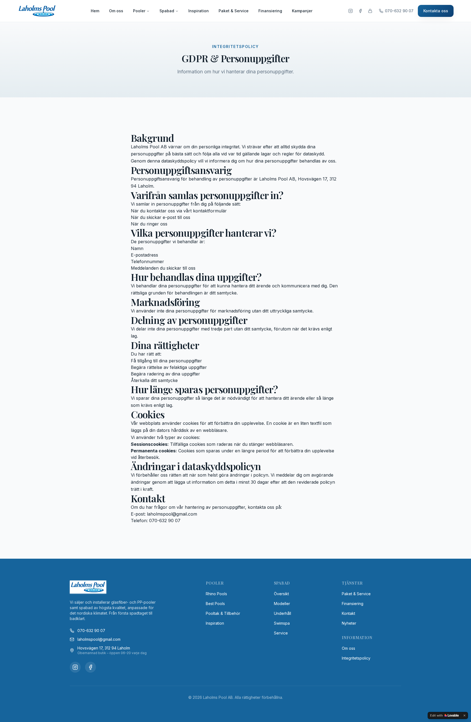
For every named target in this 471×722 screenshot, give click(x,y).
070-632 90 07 (91, 630)
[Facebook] (360, 11)
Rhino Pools (216, 593)
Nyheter (349, 623)
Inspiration (198, 10)
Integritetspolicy (356, 658)
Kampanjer (302, 10)
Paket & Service (234, 10)
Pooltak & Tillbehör (223, 613)
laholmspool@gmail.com (98, 639)
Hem (95, 10)
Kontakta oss (435, 10)
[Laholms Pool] (37, 11)
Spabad (166, 10)
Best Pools (215, 603)
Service (281, 633)
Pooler (139, 10)
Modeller (282, 603)
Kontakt (348, 613)
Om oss (116, 10)
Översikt (281, 593)
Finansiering (270, 10)
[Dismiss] (464, 715)
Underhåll (282, 613)
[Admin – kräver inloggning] (370, 11)
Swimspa (282, 623)
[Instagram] (350, 11)
